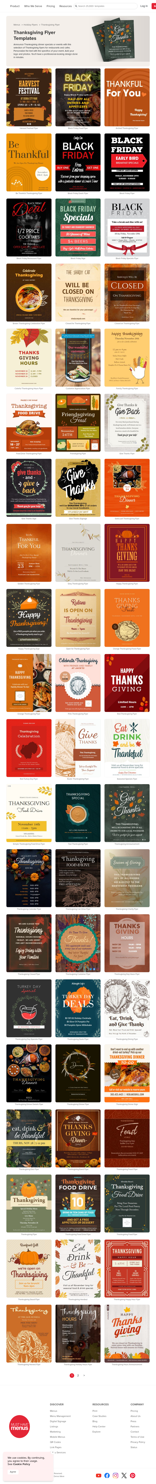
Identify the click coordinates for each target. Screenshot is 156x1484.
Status (134, 1447)
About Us (135, 1416)
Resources (65, 6)
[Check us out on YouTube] (98, 1476)
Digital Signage (58, 1421)
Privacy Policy (138, 1442)
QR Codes (55, 1442)
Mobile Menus (57, 1437)
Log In (144, 6)
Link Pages (55, 1447)
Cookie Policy (21, 1464)
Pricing (51, 6)
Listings (54, 1426)
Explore (96, 1432)
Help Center (98, 1426)
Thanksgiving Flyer (50, 25)
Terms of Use (137, 1437)
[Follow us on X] (123, 1476)
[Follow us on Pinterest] (132, 1476)
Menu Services (58, 1452)
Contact (135, 1432)
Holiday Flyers (31, 25)
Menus (17, 25)
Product (15, 6)
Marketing (55, 1432)
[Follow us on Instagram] (115, 1476)
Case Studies (99, 1416)
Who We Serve (33, 6)
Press (133, 1421)
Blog (94, 1421)
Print (94, 1411)
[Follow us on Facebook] (106, 1476)
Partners (135, 1426)
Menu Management (60, 1416)
